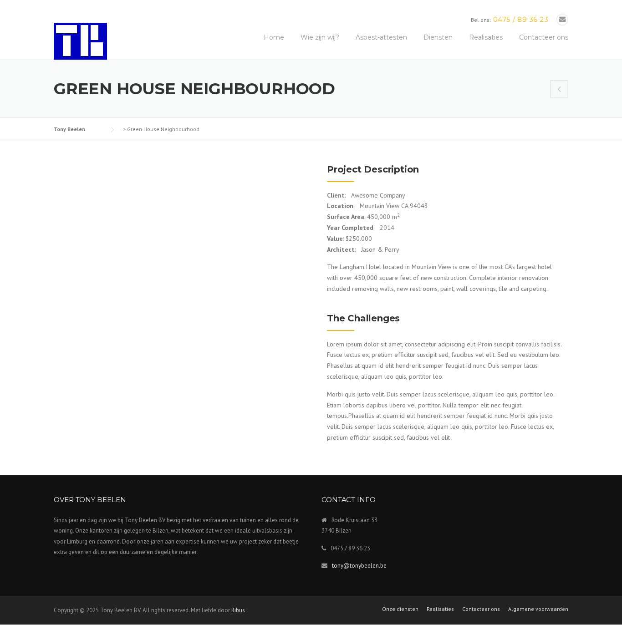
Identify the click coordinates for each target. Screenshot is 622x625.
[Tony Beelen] (80, 40)
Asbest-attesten (381, 37)
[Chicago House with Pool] (559, 90)
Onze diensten (400, 609)
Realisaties (486, 37)
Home (274, 37)
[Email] (562, 19)
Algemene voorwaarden (538, 609)
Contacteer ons (543, 37)
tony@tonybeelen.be (359, 565)
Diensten (438, 37)
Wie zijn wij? (320, 37)
